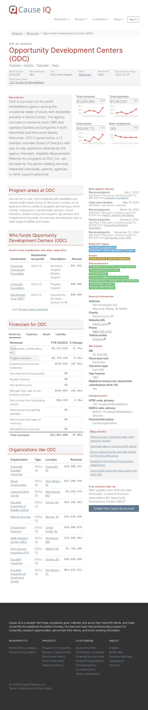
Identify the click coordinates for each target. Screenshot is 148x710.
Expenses (31, 334)
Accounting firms (86, 648)
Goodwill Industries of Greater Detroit (19, 506)
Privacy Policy (44, 688)
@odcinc (98, 339)
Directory (17, 33)
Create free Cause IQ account (113, 508)
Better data (116, 652)
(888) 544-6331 (102, 331)
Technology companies (90, 652)
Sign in (133, 19)
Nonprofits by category (23, 648)
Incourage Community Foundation (17, 269)
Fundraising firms (86, 665)
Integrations (116, 661)
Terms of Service (19, 688)
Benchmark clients (53, 656)
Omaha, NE (52, 559)
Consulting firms (86, 669)
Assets (46, 334)
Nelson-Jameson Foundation (118, 215)
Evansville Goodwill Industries (16, 470)
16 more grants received (33, 309)
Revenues (15, 334)
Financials (43, 65)
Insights (114, 648)
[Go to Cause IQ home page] (29, 10)
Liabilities (61, 334)
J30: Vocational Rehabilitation (27, 82)
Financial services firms (90, 656)
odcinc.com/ (100, 324)
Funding (29, 65)
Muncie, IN (52, 517)
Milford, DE (52, 548)
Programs (15, 65)
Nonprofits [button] (61, 19)
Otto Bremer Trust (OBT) (118, 237)
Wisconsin (32, 33)
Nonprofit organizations (90, 661)
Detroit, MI (51, 502)
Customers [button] (99, 19)
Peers (55, 65)
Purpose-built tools (120, 656)
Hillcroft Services (20, 517)
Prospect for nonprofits (56, 648)
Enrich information (53, 661)
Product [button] (80, 19)
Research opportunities (56, 652)
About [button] (118, 19)
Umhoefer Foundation (117, 197)
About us (114, 665)
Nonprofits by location (22, 652)
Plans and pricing (52, 665)
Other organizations (88, 674)
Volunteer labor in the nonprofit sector (113, 446)
